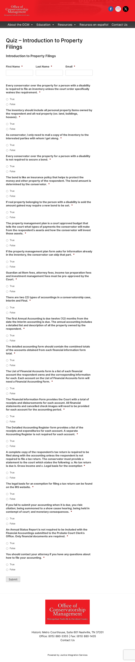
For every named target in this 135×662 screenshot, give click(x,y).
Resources (65, 24)
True (12, 99)
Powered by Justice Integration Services (68, 655)
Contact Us (119, 24)
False (12, 104)
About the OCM (18, 24)
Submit (13, 579)
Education (44, 24)
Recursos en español (94, 24)
